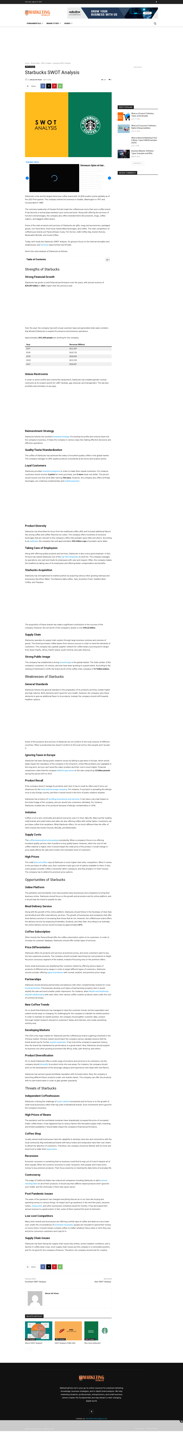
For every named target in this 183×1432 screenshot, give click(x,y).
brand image (65, 662)
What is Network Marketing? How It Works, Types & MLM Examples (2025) (144, 140)
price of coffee (40, 862)
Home (27, 63)
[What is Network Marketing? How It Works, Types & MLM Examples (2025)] (124, 141)
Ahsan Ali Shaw (36, 80)
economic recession (64, 1225)
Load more (137, 163)
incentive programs (51, 471)
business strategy (61, 436)
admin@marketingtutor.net (96, 1418)
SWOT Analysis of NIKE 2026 (65, 1343)
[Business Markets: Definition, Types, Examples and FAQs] (124, 154)
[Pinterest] (54, 86)
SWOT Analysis (46, 63)
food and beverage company (54, 789)
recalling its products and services (63, 799)
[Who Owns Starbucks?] (98, 1330)
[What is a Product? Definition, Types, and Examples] (124, 116)
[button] (155, 23)
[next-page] (30, 1349)
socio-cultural (63, 1101)
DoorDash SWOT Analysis (35, 1282)
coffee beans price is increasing (43, 840)
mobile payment (72, 481)
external (44, 245)
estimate (34, 541)
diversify (44, 1064)
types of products (55, 972)
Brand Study (35, 63)
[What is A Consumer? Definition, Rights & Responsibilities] (124, 129)
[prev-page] (26, 1349)
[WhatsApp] (60, 86)
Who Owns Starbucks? (92, 1343)
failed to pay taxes (65, 770)
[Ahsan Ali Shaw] (26, 79)
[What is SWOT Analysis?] (38, 1330)
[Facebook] (156, 2)
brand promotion (32, 988)
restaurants (36, 1206)
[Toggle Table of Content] (106, 260)
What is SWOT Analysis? (34, 1343)
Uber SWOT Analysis (103, 1282)
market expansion (58, 1042)
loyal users (52, 1149)
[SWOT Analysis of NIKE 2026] (68, 1330)
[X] (48, 86)
